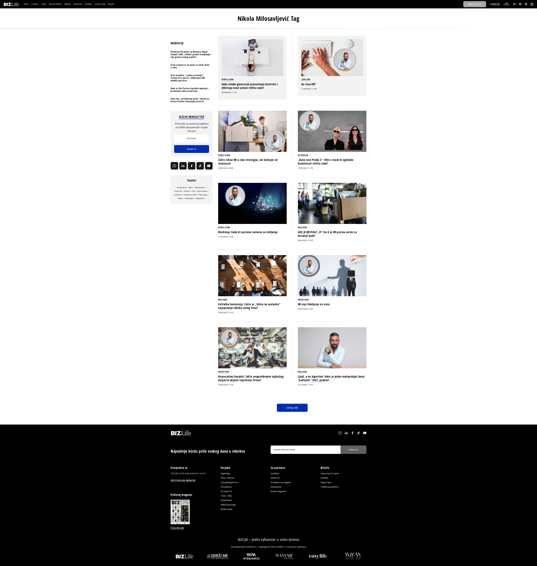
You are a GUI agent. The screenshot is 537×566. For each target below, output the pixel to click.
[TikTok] (200, 166)
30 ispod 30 (181, 187)
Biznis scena (228, 79)
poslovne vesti (190, 194)
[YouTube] (209, 166)
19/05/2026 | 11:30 (305, 168)
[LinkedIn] (183, 166)
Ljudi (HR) (305, 79)
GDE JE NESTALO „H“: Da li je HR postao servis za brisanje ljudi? (327, 234)
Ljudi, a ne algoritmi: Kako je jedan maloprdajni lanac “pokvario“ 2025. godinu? (331, 378)
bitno (191, 187)
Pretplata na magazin (281, 482)
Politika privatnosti (329, 486)
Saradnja (275, 473)
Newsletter (276, 486)
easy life (178, 191)
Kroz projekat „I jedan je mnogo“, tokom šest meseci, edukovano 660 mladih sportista (188, 78)
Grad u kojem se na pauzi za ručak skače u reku (190, 66)
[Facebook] (191, 166)
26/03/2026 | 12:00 (225, 312)
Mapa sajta (326, 482)
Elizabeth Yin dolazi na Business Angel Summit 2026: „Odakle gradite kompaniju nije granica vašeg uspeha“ (190, 54)
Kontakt (324, 477)
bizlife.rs (281, 546)
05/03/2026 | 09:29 (305, 309)
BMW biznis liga (228, 504)
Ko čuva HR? (308, 84)
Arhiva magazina (278, 491)
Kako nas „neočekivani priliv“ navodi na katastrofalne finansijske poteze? (190, 100)
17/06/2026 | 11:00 (308, 89)
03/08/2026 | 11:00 (229, 92)
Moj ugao (302, 227)
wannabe (189, 198)
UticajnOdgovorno (229, 482)
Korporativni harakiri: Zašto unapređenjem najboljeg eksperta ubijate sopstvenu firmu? (251, 378)
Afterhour (303, 155)
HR (193, 191)
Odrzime (178, 194)
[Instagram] (174, 166)
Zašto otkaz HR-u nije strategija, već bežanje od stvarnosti (248, 161)
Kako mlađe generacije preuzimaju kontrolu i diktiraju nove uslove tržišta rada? (250, 86)
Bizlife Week (226, 509)
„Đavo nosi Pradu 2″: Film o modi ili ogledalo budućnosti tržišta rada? (326, 161)
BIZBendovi (226, 500)
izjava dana (202, 191)
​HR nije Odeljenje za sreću (314, 304)
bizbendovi (200, 187)
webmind (200, 198)
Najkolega (225, 473)
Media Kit (275, 477)
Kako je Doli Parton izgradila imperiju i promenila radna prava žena (189, 90)
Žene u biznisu (227, 477)
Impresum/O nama (330, 473)
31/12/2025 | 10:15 (305, 385)
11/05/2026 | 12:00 (225, 237)
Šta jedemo (226, 486)
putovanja (203, 194)
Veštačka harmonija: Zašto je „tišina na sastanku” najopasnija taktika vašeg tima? (249, 306)
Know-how (303, 299)
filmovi (187, 191)
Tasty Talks (226, 495)
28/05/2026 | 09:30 (225, 168)
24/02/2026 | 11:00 (225, 385)
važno (180, 198)
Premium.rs (250, 546)
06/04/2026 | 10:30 (305, 240)
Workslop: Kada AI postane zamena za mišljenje (248, 232)
